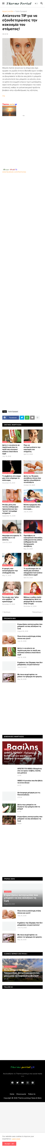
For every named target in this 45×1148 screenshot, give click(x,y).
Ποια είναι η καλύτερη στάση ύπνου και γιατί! (29, 637)
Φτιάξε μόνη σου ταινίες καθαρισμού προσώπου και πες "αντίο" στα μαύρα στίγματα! (10, 509)
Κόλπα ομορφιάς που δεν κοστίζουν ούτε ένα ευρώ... (32, 507)
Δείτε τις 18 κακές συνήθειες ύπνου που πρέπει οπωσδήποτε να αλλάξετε (32, 479)
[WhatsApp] (27, 418)
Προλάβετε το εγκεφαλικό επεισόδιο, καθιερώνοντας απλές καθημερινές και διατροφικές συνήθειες (33, 540)
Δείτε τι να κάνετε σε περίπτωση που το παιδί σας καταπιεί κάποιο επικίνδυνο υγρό (11, 449)
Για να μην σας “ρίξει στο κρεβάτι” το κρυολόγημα (10, 599)
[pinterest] (33, 1083)
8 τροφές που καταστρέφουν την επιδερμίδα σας (10, 570)
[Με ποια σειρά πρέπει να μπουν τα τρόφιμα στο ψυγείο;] (9, 677)
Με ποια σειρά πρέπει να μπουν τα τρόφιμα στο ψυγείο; (29, 675)
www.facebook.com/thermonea (14, 172)
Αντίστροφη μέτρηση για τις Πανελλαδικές (28, 794)
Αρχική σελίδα (7, 11)
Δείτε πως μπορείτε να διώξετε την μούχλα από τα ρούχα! (28, 807)
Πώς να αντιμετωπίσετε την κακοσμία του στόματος (32, 448)
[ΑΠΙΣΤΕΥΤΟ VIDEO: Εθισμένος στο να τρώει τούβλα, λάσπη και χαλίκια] (9, 772)
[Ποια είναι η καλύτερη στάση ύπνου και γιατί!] (9, 639)
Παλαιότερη (36, 612)
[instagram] (28, 1083)
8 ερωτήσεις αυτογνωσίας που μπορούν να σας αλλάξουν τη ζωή (29, 626)
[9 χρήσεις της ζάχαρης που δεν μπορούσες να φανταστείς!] (9, 665)
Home (12, 1094)
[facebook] (12, 1083)
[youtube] (22, 1083)
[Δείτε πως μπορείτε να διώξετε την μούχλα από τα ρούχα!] (9, 808)
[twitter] (17, 1083)
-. (10, 169)
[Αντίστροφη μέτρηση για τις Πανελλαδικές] (9, 796)
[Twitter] (22, 418)
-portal (9, 104)
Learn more (16, 1139)
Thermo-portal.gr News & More (29, 1098)
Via (3, 96)
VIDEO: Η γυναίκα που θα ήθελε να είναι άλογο (30, 782)
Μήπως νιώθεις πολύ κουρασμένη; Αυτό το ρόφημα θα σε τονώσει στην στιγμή (33, 600)
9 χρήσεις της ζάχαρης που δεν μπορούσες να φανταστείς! (30, 663)
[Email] (32, 418)
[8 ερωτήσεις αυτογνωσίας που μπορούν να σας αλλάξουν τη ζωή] (9, 627)
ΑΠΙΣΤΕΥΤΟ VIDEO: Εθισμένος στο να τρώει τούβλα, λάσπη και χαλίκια (29, 771)
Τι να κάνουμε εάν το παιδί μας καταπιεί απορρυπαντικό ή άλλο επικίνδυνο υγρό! (33, 571)
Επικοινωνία (21, 1094)
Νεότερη (7, 612)
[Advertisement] (22, 139)
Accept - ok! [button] (9, 1144)
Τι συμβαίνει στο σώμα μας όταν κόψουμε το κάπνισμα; (11, 478)
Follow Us (31, 1094)
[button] (3, 3)
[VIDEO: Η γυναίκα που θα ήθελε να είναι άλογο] (9, 784)
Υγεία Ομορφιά (21, 11)
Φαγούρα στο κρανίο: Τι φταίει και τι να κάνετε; (11, 537)
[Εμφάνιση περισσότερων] (37, 418)
